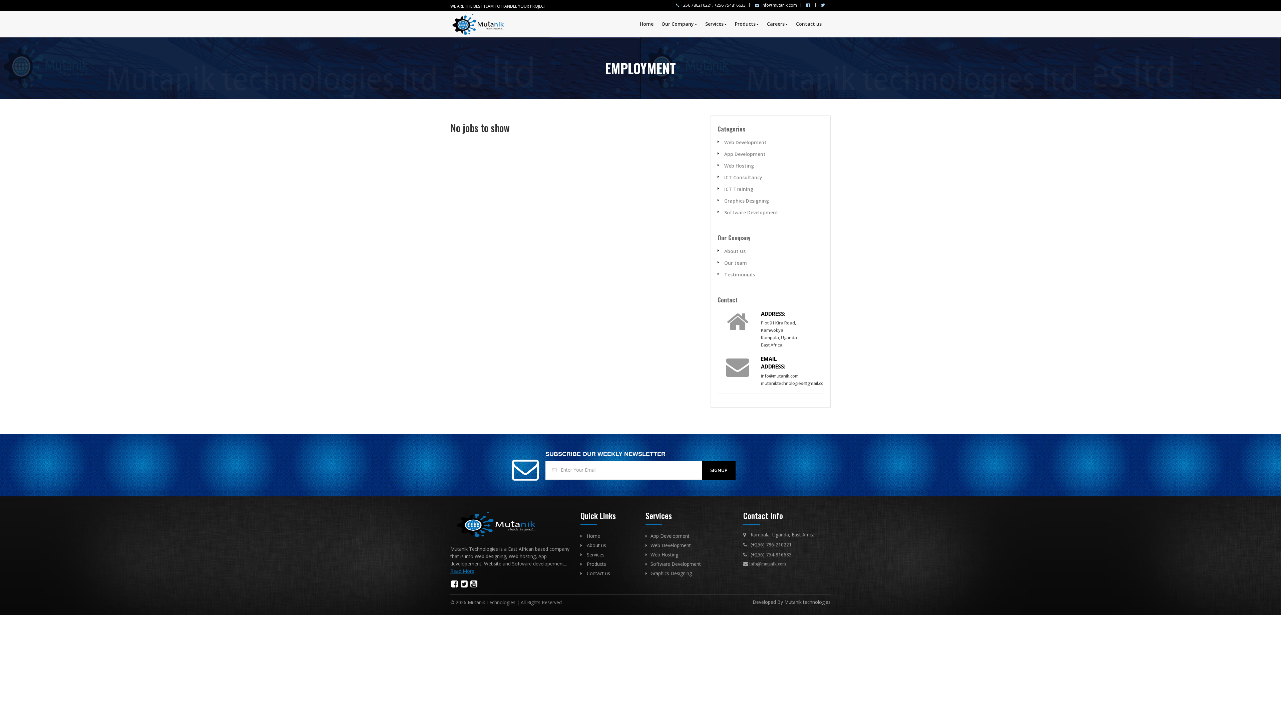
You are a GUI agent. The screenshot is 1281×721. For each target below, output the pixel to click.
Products (745, 24)
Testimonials (739, 274)
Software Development (751, 212)
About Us (735, 251)
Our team (735, 263)
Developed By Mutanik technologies (792, 602)
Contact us (809, 24)
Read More (462, 571)
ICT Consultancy (743, 177)
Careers (776, 24)
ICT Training (738, 189)
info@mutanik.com (779, 5)
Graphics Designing (746, 201)
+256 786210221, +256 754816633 (713, 5)
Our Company (678, 24)
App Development (745, 154)
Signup (718, 470)
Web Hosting (739, 166)
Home (647, 24)
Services (714, 24)
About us (596, 545)
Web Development (745, 142)
